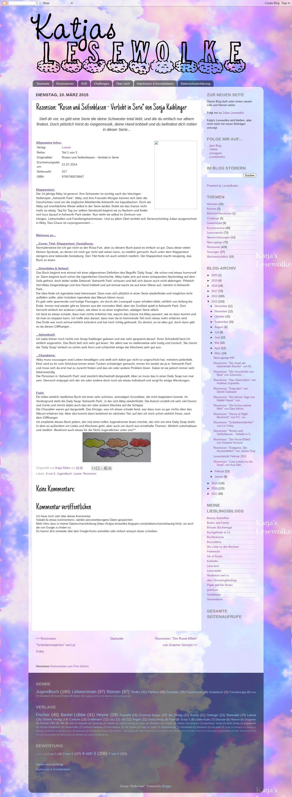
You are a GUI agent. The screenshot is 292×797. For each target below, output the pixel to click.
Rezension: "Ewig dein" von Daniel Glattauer (231, 390)
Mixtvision (155, 723)
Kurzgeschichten (92, 696)
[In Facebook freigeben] (106, 468)
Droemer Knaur (150, 715)
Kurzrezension (216, 228)
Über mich (123, 83)
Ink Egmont (131, 727)
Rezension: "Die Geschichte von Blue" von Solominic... (234, 373)
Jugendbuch (64, 473)
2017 (214, 291)
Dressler (220, 719)
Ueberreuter (66, 735)
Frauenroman (194, 692)
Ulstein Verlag (52, 719)
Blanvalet (232, 715)
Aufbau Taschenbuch (188, 723)
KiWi (71, 723)
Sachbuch (122, 696)
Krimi (253, 692)
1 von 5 (39, 754)
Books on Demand (57, 731)
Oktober (220, 316)
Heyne (102, 714)
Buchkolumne (215, 537)
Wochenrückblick (217, 256)
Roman (113, 691)
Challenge (213, 218)
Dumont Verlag (126, 723)
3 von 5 (68, 754)
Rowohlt (125, 715)
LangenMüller (224, 731)
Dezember (221, 306)
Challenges (101, 83)
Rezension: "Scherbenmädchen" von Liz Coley (234, 424)
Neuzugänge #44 (224, 357)
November (221, 311)
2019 (214, 280)
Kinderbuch (216, 692)
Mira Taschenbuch (244, 731)
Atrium (250, 727)
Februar (220, 471)
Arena (194, 715)
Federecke (213, 551)
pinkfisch (212, 590)
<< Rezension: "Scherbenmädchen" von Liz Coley (55, 645)
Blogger (166, 786)
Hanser (235, 719)
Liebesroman (84, 691)
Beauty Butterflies (218, 518)
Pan (38, 735)
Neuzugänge (214, 242)
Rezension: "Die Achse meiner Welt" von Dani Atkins (232, 407)
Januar (219, 476)
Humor (76, 696)
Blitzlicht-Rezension (219, 213)
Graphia (105, 731)
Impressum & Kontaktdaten (155, 83)
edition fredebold (96, 735)
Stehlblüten (214, 594)
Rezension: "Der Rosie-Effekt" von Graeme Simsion (232, 441)
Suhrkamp (97, 723)
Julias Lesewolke (233, 112)
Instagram (215, 153)
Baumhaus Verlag (213, 723)
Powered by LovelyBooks (222, 185)
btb (62, 723)
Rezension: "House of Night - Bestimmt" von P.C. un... (231, 416)
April (218, 348)
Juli (217, 332)
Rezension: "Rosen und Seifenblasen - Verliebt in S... (233, 432)
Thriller (135, 692)
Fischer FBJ (47, 723)
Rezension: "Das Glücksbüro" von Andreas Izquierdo (235, 382)
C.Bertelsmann (78, 731)
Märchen (109, 696)
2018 (214, 285)
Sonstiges (213, 252)
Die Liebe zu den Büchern (223, 546)
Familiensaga (238, 692)
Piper (172, 719)
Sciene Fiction (61, 696)
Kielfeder (212, 561)
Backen (211, 208)
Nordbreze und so (218, 575)
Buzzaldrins (214, 542)
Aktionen (212, 204)
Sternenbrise (215, 599)
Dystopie (172, 692)
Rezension (89, 473)
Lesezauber (214, 570)
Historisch (45, 696)
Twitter (213, 149)
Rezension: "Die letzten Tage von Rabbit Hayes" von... (234, 399)
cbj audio (216, 727)
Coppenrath (250, 723)
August (219, 327)
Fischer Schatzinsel (50, 727)
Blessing (40, 731)
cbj (111, 719)
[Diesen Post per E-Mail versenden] (93, 468)
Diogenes (250, 719)
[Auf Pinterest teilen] (110, 468)
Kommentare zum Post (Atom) (69, 666)
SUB (84, 83)
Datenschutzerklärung (195, 83)
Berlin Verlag (233, 723)
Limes (142, 723)
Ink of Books (215, 556)
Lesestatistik (215, 232)
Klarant (181, 731)
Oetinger (212, 715)
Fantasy (153, 692)
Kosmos (209, 731)
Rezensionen (65, 83)
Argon (137, 719)
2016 (214, 296)
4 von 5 (50, 473)
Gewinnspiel (214, 223)
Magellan (83, 723)
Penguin (168, 723)
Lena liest (213, 566)
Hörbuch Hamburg (93, 727)
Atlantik (111, 723)
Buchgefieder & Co (218, 532)
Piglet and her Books (220, 585)
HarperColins (71, 727)
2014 (214, 483)
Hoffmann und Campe (124, 731)
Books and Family (218, 522)
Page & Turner (149, 727)
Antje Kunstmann (234, 727)
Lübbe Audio (202, 719)
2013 (214, 488)
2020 (214, 275)
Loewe (66, 147)
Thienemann (50, 735)
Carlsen (74, 719)
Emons (93, 731)
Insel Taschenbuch (148, 731)
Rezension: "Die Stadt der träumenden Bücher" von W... (233, 365)
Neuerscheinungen (218, 237)
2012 (214, 493)
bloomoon (202, 727)
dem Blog (215, 145)
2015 (214, 301)
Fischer (43, 714)
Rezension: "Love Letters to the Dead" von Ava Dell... (233, 463)
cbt (123, 719)
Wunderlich (186, 727)
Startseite (43, 83)
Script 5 (185, 719)
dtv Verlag (175, 715)
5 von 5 (114, 754)
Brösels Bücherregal (219, 527)
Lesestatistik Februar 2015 (230, 456)
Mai (217, 342)
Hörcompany (113, 727)
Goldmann (94, 719)
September (222, 321)
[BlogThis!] (98, 468)
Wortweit (80, 735)
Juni (218, 337)
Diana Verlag (156, 719)
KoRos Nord (195, 731)
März (218, 353)
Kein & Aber (168, 731)
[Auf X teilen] (102, 468)
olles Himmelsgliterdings (222, 580)
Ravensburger (168, 727)
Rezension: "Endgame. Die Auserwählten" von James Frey (234, 449)
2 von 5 (51, 754)
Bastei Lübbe (73, 714)
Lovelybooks (217, 156)
